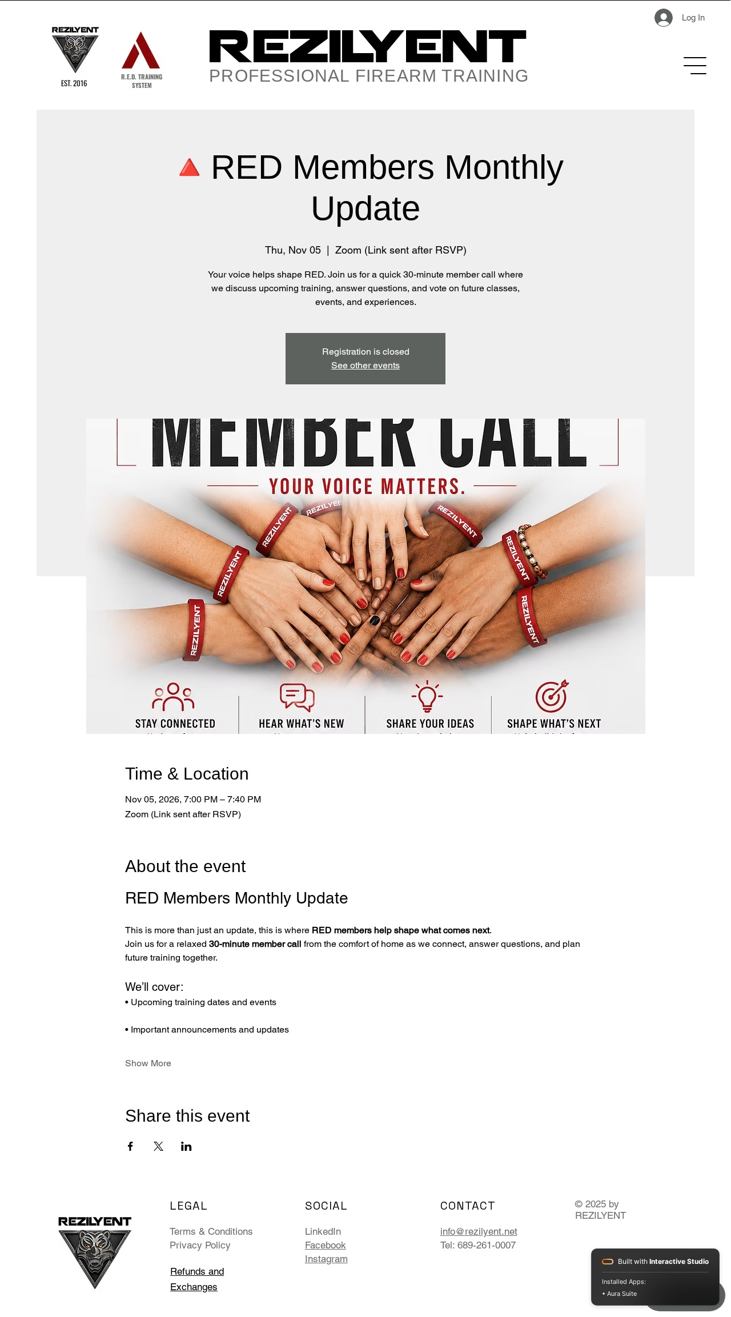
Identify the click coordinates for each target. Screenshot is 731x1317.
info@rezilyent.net (478, 1231)
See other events (365, 365)
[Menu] (696, 65)
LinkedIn (323, 1231)
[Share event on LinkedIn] (186, 1146)
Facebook (325, 1245)
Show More (148, 1063)
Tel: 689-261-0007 (478, 1245)
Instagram (326, 1258)
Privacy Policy (200, 1245)
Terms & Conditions (211, 1231)
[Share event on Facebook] (130, 1146)
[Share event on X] (158, 1146)
